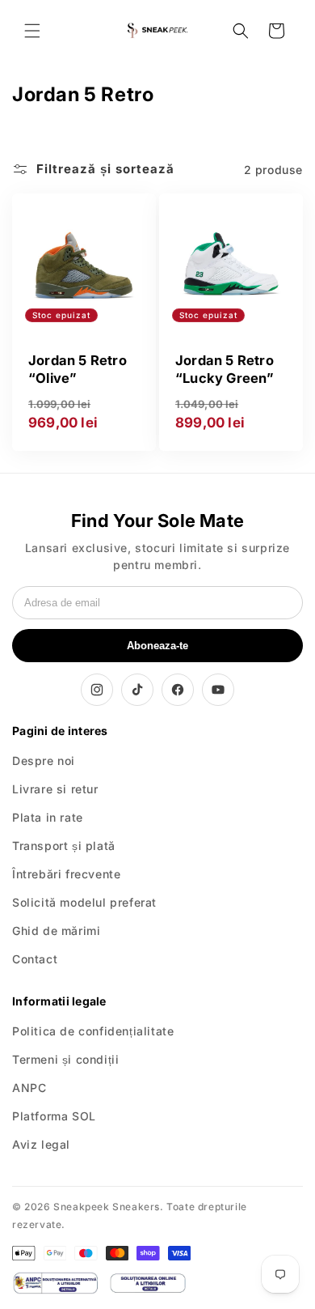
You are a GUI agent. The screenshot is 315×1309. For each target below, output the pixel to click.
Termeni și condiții (65, 1059)
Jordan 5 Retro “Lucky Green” (225, 369)
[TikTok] (137, 690)
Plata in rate (47, 817)
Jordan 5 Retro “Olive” (77, 369)
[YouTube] (218, 690)
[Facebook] (178, 690)
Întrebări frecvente (66, 874)
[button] (32, 31)
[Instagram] (97, 690)
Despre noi (43, 760)
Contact (34, 959)
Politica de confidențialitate (93, 1031)
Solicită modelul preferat (84, 902)
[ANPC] (55, 1283)
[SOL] (147, 1283)
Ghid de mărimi (56, 930)
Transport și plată (64, 845)
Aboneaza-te (157, 646)
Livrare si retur (55, 789)
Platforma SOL (54, 1116)
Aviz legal (41, 1144)
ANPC (29, 1087)
